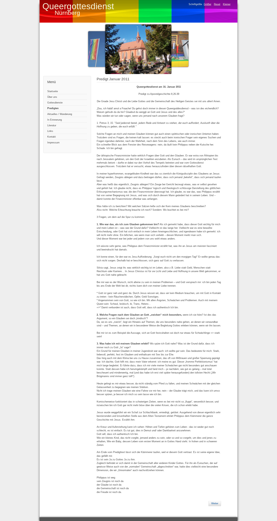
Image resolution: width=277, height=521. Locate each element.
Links (50, 131)
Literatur (51, 125)
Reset (217, 4)
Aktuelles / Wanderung (59, 114)
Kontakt (51, 136)
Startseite (52, 91)
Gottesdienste (55, 102)
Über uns (52, 97)
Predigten (53, 108)
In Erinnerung (54, 119)
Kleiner (226, 4)
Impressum (53, 142)
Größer (207, 4)
